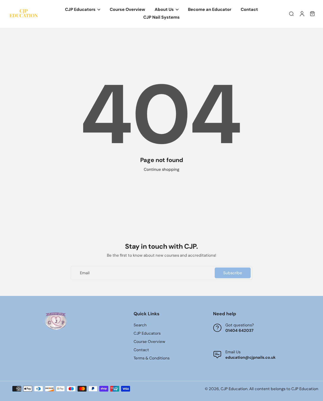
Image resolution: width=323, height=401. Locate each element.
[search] (291, 13)
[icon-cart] (312, 13)
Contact (141, 349)
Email (85, 272)
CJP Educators (147, 333)
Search (140, 325)
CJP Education (234, 388)
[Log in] (302, 13)
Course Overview (149, 341)
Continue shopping (161, 169)
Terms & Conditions (152, 358)
